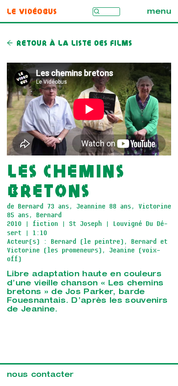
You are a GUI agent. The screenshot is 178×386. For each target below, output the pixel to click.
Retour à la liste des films (74, 43)
